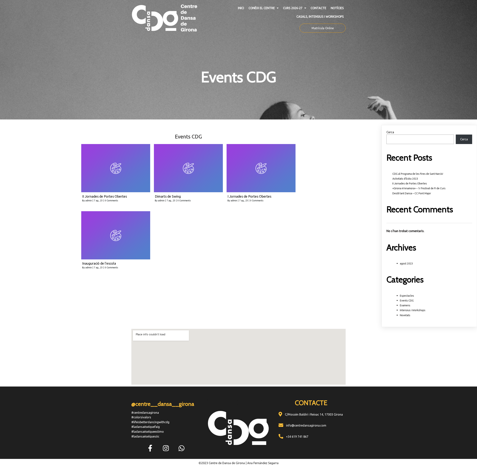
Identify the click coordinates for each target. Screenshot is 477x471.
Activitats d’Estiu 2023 (405, 178)
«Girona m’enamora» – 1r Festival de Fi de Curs (419, 188)
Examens (405, 305)
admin (88, 200)
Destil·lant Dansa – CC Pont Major (411, 193)
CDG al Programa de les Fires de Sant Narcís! (417, 173)
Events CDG (407, 300)
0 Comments (111, 200)
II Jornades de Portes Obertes (409, 183)
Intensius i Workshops (412, 310)
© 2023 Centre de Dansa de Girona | (231, 400)
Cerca (390, 132)
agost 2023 (406, 263)
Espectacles (407, 295)
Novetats (405, 315)
